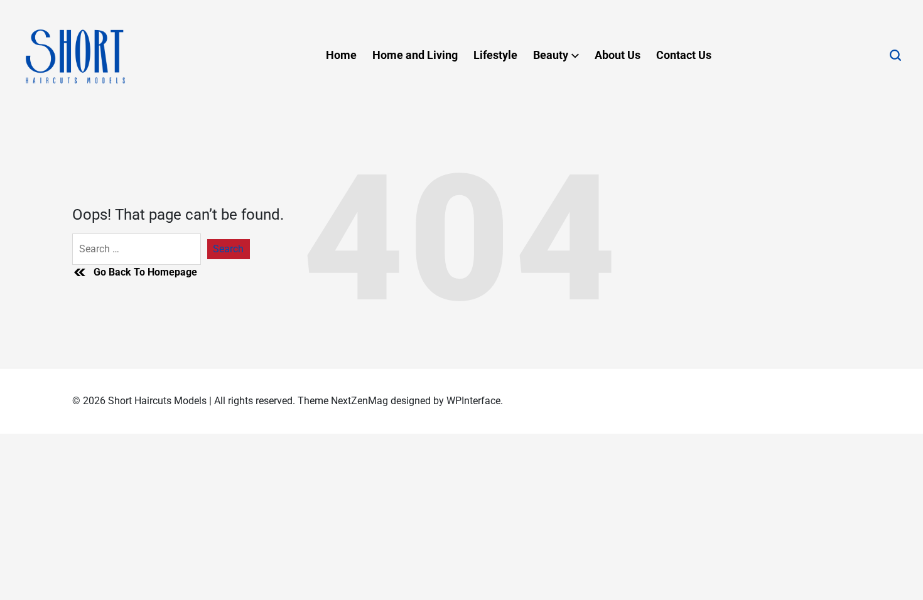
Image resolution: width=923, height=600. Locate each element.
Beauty (550, 55)
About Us (617, 55)
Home (341, 55)
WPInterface (473, 401)
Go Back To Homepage (145, 272)
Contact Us (683, 55)
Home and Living (415, 55)
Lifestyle (495, 55)
